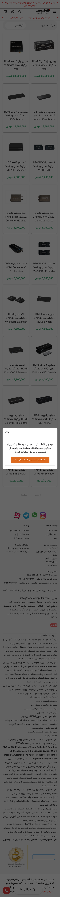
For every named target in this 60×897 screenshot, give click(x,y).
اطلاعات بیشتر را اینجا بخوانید (30, 459)
